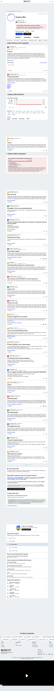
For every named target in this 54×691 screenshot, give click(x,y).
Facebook (44, 654)
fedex (32, 111)
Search (50, 1)
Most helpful (14, 118)
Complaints (27, 37)
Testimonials (3, 646)
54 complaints (40, 27)
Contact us (2, 645)
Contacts (36, 37)
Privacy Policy (51, 645)
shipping (13, 114)
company (27, 111)
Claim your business (35, 646)
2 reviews (34, 27)
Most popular (22, 118)
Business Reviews (40, 652)
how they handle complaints (25, 503)
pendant (38, 111)
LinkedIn (52, 654)
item (34, 111)
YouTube (49, 654)
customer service (19, 111)
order (14, 111)
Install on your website (26, 529)
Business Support (34, 645)
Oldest (28, 118)
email (24, 111)
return (42, 111)
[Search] (25, 107)
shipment (9, 114)
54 (12, 162)
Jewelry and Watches (32, 535)
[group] (9, 40)
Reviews (18, 37)
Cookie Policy (51, 646)
